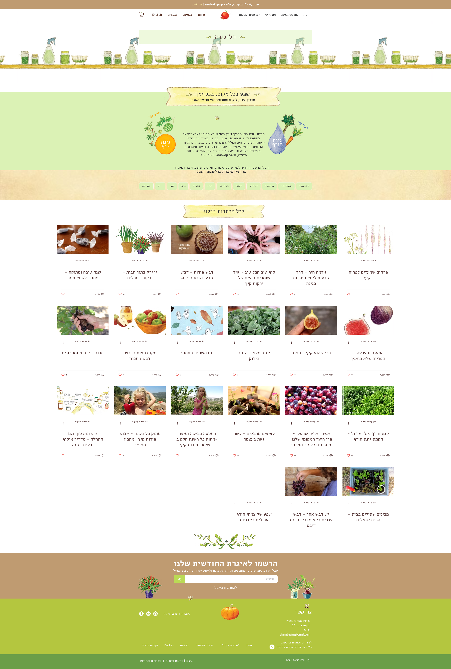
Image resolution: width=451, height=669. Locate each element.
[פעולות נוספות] (347, 262)
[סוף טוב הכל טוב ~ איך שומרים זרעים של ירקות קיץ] (254, 239)
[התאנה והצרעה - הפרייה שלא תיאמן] (368, 320)
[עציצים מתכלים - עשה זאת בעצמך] (254, 400)
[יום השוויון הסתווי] (197, 320)
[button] (141, 15)
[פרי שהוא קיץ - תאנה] (311, 320)
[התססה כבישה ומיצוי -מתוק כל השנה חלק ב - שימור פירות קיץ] (197, 400)
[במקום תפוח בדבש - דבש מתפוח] (140, 320)
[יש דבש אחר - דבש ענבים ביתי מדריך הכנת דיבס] (311, 481)
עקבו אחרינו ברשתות (177, 613)
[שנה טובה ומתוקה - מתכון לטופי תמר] (83, 239)
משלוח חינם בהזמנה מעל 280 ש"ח (225, 4)
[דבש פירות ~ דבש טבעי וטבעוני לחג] (197, 239)
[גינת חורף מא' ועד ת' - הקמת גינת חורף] (368, 400)
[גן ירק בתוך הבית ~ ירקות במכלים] (140, 239)
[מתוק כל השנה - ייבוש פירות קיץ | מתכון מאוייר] (140, 400)
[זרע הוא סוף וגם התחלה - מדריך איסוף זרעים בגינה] (83, 400)
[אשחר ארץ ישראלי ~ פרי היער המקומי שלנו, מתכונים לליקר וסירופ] (311, 400)
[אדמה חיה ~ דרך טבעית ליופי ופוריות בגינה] (311, 239)
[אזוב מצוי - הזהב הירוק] (254, 320)
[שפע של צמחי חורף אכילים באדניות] (254, 481)
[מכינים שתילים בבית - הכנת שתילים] (368, 481)
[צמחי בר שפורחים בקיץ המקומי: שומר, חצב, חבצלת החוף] (368, 239)
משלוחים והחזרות (150, 661)
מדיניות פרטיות (174, 661)
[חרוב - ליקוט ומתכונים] (83, 320)
